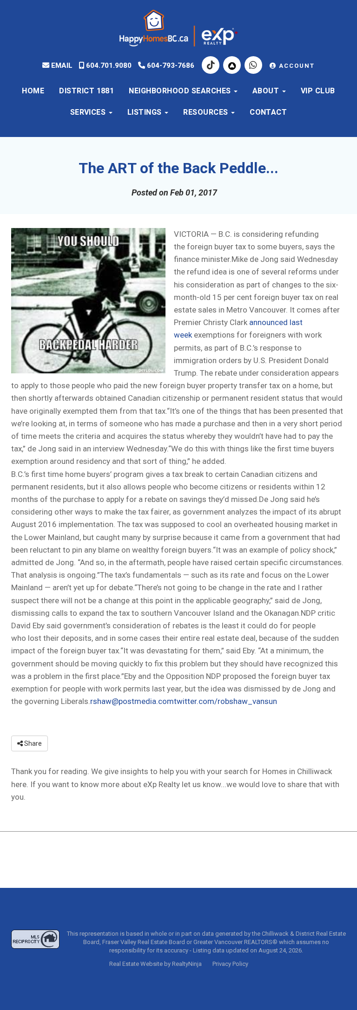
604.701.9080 (108, 65)
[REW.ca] (233, 65)
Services (89, 112)
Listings (145, 112)
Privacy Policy (230, 963)
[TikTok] (211, 65)
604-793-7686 (169, 65)
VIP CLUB (318, 91)
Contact (268, 112)
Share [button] (32, 743)
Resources (206, 112)
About (266, 91)
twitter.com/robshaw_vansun (225, 701)
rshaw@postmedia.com (132, 701)
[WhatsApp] (254, 65)
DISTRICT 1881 (86, 91)
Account (296, 65)
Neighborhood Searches (181, 91)
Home (33, 91)
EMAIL (61, 65)
